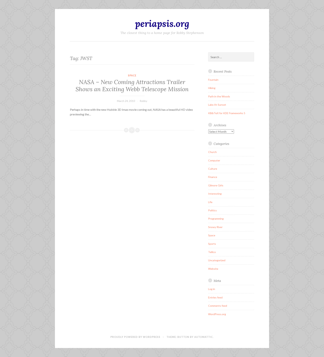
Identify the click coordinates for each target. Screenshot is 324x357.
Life (210, 202)
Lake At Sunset (217, 104)
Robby (143, 100)
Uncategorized (216, 260)
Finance (212, 176)
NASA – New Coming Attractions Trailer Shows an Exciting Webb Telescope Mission (132, 85)
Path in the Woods (219, 96)
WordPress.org (217, 314)
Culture (212, 168)
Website (213, 268)
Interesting (215, 193)
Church (212, 152)
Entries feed (215, 297)
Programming (216, 218)
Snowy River (215, 227)
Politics (212, 210)
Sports (212, 243)
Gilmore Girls (215, 185)
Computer (214, 160)
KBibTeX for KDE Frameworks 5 (226, 113)
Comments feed (217, 305)
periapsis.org (162, 23)
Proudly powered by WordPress (135, 336)
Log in (211, 289)
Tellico (212, 252)
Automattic (203, 336)
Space (132, 75)
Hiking (211, 88)
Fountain (213, 79)
